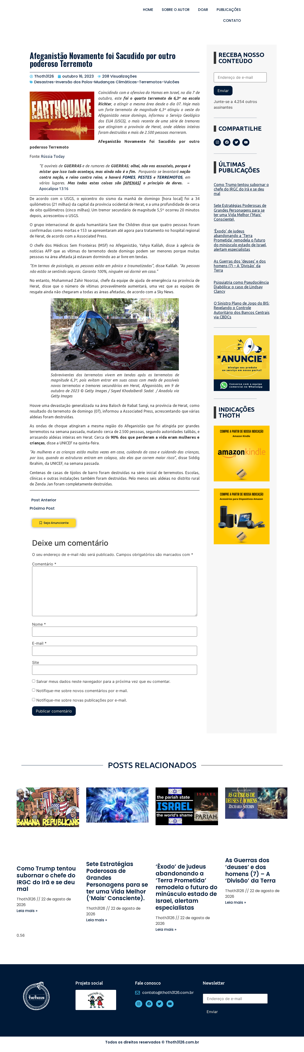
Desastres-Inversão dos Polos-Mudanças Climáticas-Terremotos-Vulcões (106, 82)
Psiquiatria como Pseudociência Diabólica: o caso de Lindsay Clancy (241, 286)
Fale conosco (148, 983)
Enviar (223, 90)
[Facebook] (226, 142)
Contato (232, 20)
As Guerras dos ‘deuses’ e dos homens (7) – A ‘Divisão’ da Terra (240, 265)
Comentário (44, 564)
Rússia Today (53, 156)
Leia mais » (27, 910)
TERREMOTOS (169, 177)
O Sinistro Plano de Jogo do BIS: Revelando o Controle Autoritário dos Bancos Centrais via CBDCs (242, 310)
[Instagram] (217, 142)
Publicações (229, 9)
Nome (39, 624)
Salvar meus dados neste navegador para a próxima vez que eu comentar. (103, 681)
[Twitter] (236, 142)
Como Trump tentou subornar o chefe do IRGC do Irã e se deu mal (241, 189)
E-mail (39, 643)
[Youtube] (245, 142)
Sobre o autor (176, 9)
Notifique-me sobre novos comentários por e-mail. (82, 690)
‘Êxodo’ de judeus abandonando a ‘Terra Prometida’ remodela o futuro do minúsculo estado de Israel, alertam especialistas (240, 240)
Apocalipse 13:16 (53, 188)
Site (35, 662)
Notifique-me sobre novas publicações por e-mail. (81, 700)
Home (148, 9)
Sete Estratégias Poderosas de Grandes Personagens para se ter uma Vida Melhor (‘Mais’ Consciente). (240, 212)
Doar (203, 9)
